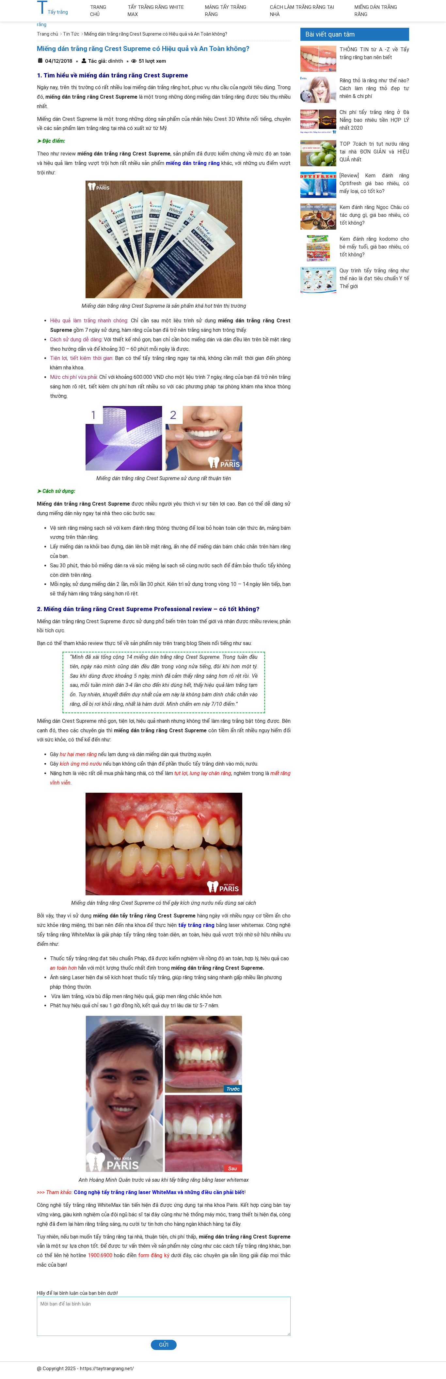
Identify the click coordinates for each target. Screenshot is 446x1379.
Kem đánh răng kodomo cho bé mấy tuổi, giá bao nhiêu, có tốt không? (374, 247)
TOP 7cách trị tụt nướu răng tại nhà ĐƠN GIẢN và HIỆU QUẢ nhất (374, 152)
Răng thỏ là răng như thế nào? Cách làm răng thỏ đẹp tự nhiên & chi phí (374, 88)
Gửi (163, 1344)
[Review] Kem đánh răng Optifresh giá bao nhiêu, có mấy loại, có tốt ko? (374, 183)
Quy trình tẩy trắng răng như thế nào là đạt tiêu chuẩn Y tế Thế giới (374, 278)
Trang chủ (47, 34)
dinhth (115, 61)
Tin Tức (71, 34)
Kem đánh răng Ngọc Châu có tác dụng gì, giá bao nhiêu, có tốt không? (374, 215)
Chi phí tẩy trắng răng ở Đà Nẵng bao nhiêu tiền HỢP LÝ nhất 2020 (374, 120)
